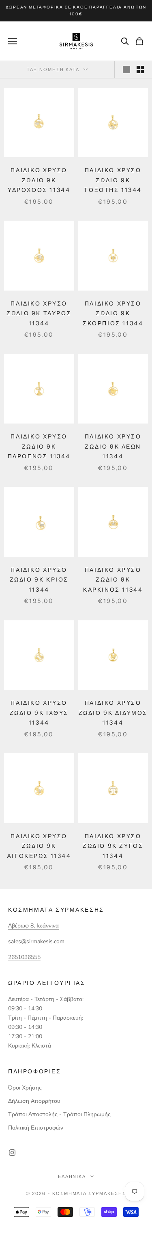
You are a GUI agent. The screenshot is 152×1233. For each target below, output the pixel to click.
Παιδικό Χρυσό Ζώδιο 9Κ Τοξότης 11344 (113, 180)
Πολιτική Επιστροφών (35, 1128)
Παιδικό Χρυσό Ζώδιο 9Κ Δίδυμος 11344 (113, 712)
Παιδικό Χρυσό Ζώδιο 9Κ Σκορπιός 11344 (113, 313)
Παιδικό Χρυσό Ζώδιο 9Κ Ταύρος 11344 (38, 313)
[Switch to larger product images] (126, 69)
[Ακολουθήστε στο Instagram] (12, 1153)
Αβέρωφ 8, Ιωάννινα (33, 925)
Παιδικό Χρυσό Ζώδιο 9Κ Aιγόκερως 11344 (39, 846)
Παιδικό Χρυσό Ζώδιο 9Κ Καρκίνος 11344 (113, 579)
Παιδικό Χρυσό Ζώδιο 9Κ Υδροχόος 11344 (39, 180)
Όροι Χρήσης (25, 1088)
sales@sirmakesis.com (36, 941)
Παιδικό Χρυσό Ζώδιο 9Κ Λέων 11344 (113, 446)
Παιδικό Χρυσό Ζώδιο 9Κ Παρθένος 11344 (39, 446)
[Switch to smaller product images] (140, 69)
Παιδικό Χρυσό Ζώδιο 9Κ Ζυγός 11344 (113, 846)
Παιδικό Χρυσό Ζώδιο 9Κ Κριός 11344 (39, 579)
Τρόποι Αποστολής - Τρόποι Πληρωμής (59, 1114)
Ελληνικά (72, 1176)
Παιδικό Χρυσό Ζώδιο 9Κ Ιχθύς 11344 (39, 712)
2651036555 (24, 957)
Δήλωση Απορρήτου (34, 1101)
